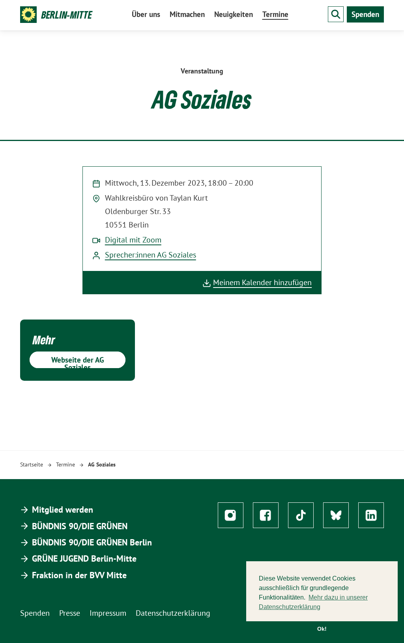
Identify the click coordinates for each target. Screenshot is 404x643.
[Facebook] (266, 515)
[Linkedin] (371, 515)
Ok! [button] (322, 629)
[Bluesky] (336, 515)
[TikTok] (301, 515)
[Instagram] (230, 515)
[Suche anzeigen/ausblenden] (336, 14)
